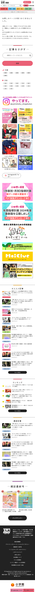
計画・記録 (28, 9)
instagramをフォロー (13, 176)
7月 (23, 83)
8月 (28, 83)
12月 (23, 86)
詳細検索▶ (31, 5)
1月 (28, 86)
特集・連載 (12, 9)
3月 (11, 88)
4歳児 (28, 72)
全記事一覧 (4, 9)
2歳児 (17, 72)
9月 (5, 86)
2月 (5, 88)
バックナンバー (17, 518)
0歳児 (5, 72)
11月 (17, 86)
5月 (11, 83)
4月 (5, 83)
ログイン (28, 2)
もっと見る (17, 372)
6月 (17, 83)
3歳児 (23, 72)
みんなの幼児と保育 (5, 12)
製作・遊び (20, 9)
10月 (11, 86)
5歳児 (5, 75)
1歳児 (11, 72)
